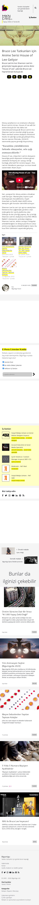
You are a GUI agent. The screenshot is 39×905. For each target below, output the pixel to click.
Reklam (4, 891)
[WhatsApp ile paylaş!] (25, 76)
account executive (17, 450)
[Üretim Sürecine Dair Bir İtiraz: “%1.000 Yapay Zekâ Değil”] (26, 241)
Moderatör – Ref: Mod (19, 466)
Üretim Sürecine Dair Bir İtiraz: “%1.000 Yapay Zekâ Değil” (25, 249)
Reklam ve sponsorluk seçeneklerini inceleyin (16, 900)
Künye (4, 866)
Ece (13, 287)
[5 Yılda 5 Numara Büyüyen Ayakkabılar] (19, 751)
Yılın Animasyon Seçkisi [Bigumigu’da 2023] (8, 249)
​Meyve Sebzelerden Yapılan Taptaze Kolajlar (8, 271)
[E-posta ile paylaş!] (30, 76)
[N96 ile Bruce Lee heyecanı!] (19, 804)
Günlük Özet (8, 362)
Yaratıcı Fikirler (6, 884)
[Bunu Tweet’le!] (14, 76)
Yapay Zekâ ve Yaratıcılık (11, 22)
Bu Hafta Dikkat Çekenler (13, 365)
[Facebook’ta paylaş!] (9, 76)
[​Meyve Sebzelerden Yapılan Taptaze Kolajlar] (9, 263)
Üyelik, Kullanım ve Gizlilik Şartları (12, 868)
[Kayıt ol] (34, 374)
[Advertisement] (19, 402)
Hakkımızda (5, 863)
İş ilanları (6, 429)
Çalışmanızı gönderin (8, 895)
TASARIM (34, 285)
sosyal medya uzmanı (18, 438)
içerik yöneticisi (16, 462)
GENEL (34, 841)
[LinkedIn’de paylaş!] (19, 76)
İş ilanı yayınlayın (7, 898)
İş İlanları (33, 17)
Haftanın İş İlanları (10, 368)
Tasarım (9, 891)
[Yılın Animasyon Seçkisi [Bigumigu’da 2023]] (9, 241)
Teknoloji (15, 891)
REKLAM (34, 683)
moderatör (14, 469)
